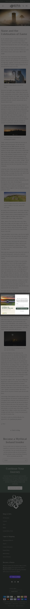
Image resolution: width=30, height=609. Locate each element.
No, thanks (22, 311)
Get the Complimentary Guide (22, 308)
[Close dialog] (28, 295)
